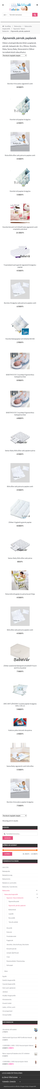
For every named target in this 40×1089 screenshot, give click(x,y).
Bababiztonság (7, 875)
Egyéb (4, 976)
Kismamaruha (6, 999)
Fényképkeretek (11, 936)
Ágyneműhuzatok (14, 901)
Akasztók (9, 928)
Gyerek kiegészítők (8, 984)
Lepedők (11, 914)
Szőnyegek (10, 965)
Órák (8, 957)
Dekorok (9, 932)
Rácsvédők (12, 918)
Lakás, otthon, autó (8, 1007)
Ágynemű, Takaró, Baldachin (15, 898)
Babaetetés (6, 879)
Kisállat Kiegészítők (9, 995)
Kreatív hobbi (6, 1003)
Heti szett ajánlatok (8, 988)
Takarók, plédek (13, 922)
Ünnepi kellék (6, 1015)
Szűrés (7, 854)
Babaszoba (17, 26)
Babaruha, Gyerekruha (9, 887)
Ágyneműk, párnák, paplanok (17, 905)
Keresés (7, 838)
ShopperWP (32, 1086)
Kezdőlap (8, 26)
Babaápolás (6, 871)
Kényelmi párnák (11, 949)
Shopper (22, 1086)
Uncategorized (7, 1011)
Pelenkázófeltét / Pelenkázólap (16, 961)
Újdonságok (8, 1022)
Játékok (5, 992)
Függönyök (10, 940)
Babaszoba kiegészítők (11, 894)
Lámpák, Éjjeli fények (13, 953)
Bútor (6, 971)
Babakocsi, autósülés (9, 883)
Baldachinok (12, 909)
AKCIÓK (5, 867)
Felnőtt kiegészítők (8, 980)
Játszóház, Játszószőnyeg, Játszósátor (18, 944)
